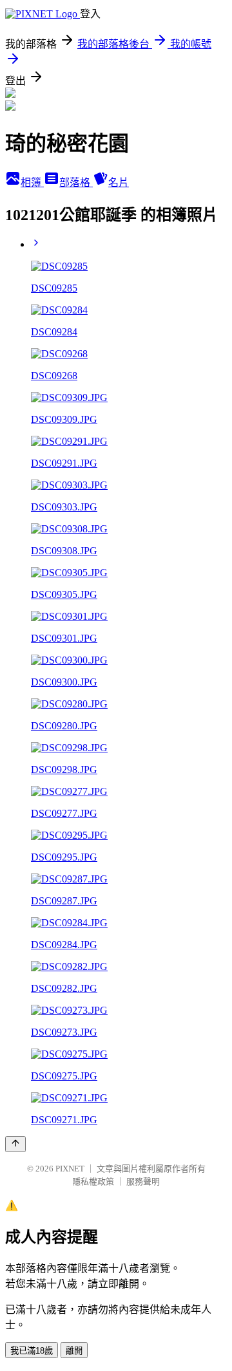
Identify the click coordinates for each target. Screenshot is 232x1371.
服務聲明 (143, 1181)
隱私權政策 (93, 1181)
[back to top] (15, 1144)
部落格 (76, 182)
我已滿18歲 (31, 1351)
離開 (74, 1351)
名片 (118, 182)
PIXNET (69, 1168)
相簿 (32, 182)
